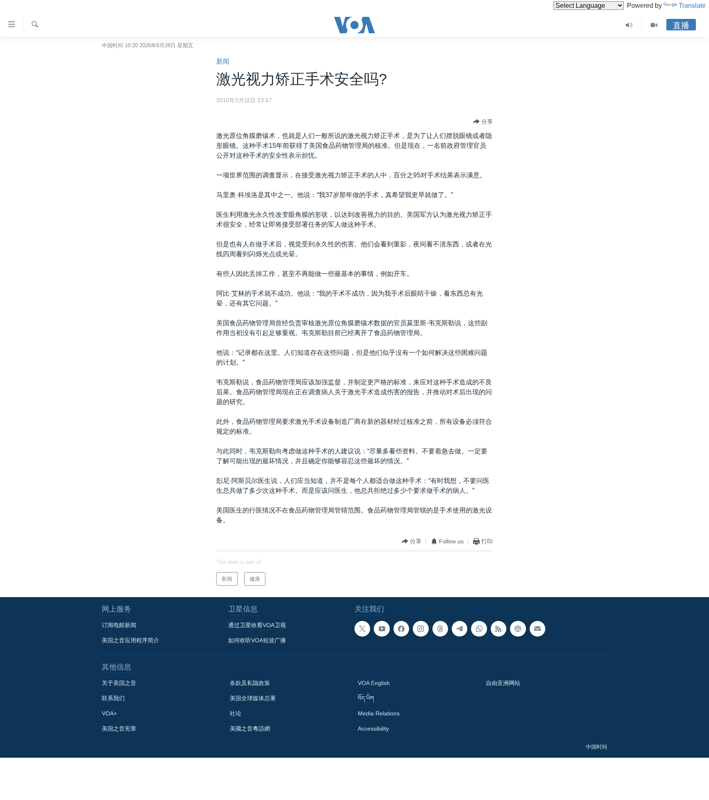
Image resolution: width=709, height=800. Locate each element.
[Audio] (629, 25)
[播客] (518, 629)
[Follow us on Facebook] (401, 629)
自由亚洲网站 (503, 683)
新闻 (222, 61)
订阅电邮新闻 (119, 625)
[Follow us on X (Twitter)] (362, 629)
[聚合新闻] (498, 629)
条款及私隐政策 (250, 683)
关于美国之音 (119, 683)
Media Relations (379, 713)
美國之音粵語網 (250, 728)
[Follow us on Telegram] (459, 629)
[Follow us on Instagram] (420, 629)
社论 (235, 713)
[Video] (654, 25)
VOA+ (109, 713)
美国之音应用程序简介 (130, 640)
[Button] (483, 121)
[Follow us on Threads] (440, 629)
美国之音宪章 (119, 728)
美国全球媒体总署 (253, 698)
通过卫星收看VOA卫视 (257, 625)
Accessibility (373, 728)
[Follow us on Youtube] (381, 629)
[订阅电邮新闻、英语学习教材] (537, 629)
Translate (692, 5)
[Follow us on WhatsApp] (479, 629)
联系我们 (113, 698)
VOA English (374, 683)
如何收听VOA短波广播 (257, 640)
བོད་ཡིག (366, 698)
